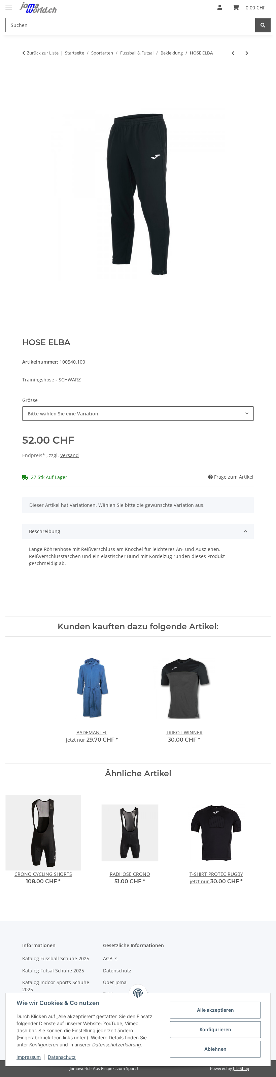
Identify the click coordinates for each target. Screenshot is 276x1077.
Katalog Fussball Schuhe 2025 (55, 958)
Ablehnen (215, 1049)
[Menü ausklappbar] (8, 4)
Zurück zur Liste (43, 53)
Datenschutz (62, 1057)
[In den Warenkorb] (27, 75)
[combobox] (138, 413)
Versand (69, 455)
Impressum (28, 1057)
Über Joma (115, 982)
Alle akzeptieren (215, 1010)
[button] (220, 7)
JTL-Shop (241, 1068)
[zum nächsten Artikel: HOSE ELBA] (247, 53)
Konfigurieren (215, 1029)
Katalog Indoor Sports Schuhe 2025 (55, 986)
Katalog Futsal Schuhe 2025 (53, 970)
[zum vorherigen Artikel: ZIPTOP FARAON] (233, 53)
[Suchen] (263, 25)
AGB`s (110, 958)
